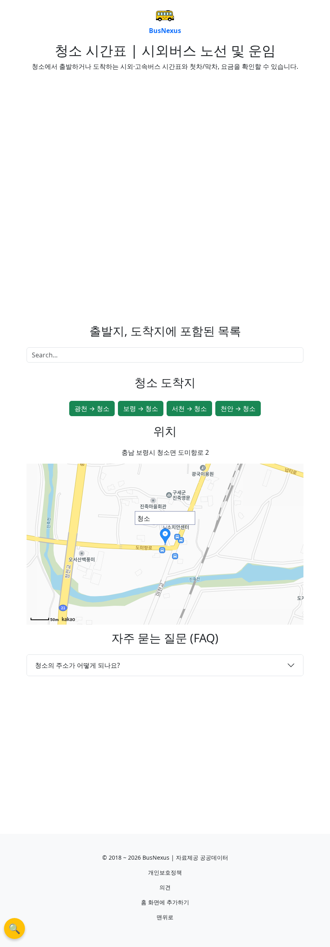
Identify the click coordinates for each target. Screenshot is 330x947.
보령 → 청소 (140, 408)
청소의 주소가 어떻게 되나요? (77, 665)
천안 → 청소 (238, 408)
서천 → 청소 (189, 408)
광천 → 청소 (91, 408)
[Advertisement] (92, 134)
